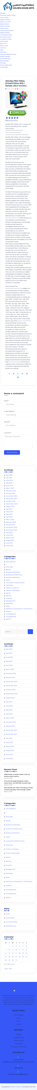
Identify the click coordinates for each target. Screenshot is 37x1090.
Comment (7, 433)
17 (16, 953)
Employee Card (5, 37)
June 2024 (9, 512)
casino (8, 580)
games (8, 593)
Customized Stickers (7, 30)
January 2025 (10, 493)
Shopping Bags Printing (8, 54)
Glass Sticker (4, 28)
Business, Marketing (12, 577)
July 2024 (9, 509)
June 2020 (9, 545)
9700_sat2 (9, 567)
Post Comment (12, 452)
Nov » (11, 968)
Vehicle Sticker (5, 26)
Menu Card (4, 45)
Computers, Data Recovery (15, 582)
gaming (8, 595)
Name (6, 401)
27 (26, 956)
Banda (8, 569)
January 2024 (10, 525)
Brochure (3, 43)
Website (7, 422)
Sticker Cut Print (5, 22)
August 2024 (10, 506)
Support (8, 611)
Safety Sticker (4, 24)
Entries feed (10, 918)
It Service (9, 598)
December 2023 (11, 527)
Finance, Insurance (12, 588)
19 (23, 953)
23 (12, 956)
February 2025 (11, 491)
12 (23, 949)
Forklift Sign (4, 67)
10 (16, 949)
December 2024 (11, 496)
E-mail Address (9, 411)
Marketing (9, 603)
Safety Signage (5, 56)
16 (12, 953)
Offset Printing (5, 32)
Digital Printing (5, 20)
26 (23, 956)
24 (16, 956)
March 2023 (10, 538)
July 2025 (9, 478)
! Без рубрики (11, 562)
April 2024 (9, 517)
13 (26, 949)
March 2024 (10, 519)
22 (9, 956)
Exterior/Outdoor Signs (7, 15)
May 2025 (9, 483)
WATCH (8, 619)
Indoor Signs (4, 17)
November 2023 (11, 530)
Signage (2, 13)
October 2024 (10, 501)
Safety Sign (18, 1043)
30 (13, 960)
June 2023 (9, 535)
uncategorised (11, 614)
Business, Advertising (13, 572)
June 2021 (9, 543)
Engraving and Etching (18, 1047)
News (8, 606)
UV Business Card (6, 35)
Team (18, 1021)
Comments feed (11, 922)
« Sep (6, 968)
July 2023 (9, 532)
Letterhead (4, 41)
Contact (18, 1024)
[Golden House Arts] (18, 6)
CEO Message (18, 1015)
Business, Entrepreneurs (14, 575)
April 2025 (9, 485)
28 (6, 960)
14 (6, 953)
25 (19, 956)
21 (5, 956)
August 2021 (10, 540)
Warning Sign (4, 61)
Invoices (3, 48)
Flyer (1, 50)
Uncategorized (11, 616)
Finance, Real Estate (13, 590)
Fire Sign (3, 63)
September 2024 (12, 504)
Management (10, 601)
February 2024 (11, 522)
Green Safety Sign (6, 65)
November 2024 (11, 498)
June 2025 (9, 480)
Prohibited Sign (5, 58)
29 (9, 960)
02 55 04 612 (18, 1068)
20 (26, 953)
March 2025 (10, 488)
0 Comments (21, 88)
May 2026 (9, 475)
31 (16, 960)
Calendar (3, 52)
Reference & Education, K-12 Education (19, 609)
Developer (9, 585)
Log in (8, 914)
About (18, 1018)
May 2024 (9, 514)
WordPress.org (11, 926)
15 (9, 953)
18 (19, 953)
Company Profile (6, 39)
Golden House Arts (16, 1087)
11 (19, 949)
